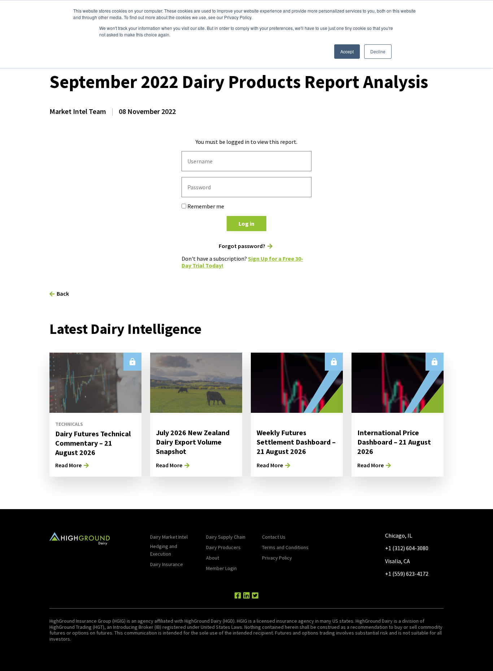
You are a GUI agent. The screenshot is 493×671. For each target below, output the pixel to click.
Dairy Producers (223, 547)
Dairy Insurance (166, 564)
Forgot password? (242, 246)
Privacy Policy (277, 558)
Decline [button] (377, 51)
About (212, 558)
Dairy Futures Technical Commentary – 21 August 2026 (93, 443)
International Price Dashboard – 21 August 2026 (394, 442)
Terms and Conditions (285, 547)
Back (63, 293)
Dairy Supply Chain (225, 537)
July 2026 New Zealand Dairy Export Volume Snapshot (193, 442)
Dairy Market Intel (169, 537)
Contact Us (273, 537)
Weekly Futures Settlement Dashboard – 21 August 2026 (296, 442)
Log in (246, 223)
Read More (68, 465)
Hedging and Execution (163, 550)
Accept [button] (347, 51)
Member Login (221, 568)
